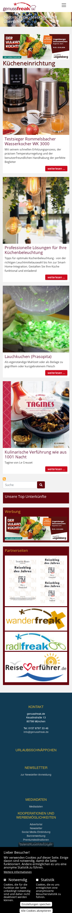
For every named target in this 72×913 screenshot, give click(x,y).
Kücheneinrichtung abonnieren (4, 478)
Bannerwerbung (36, 836)
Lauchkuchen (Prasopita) (28, 356)
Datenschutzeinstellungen (36, 844)
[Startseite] (19, 6)
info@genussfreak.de (36, 732)
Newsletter (36, 828)
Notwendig (17, 879)
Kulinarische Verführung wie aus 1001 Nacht (36, 454)
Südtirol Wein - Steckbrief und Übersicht (30, 19)
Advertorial (36, 824)
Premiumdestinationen (36, 839)
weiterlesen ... (56, 168)
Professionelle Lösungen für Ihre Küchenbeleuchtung (35, 250)
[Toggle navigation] (64, 5)
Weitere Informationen (18, 872)
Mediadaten (36, 806)
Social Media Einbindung (36, 832)
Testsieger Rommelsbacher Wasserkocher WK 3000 (30, 141)
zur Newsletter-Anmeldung (36, 774)
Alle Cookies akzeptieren (36, 910)
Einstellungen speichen (36, 904)
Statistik (47, 879)
